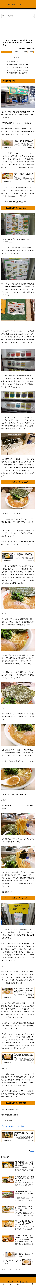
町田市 (31, 52)
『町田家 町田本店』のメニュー (18, 64)
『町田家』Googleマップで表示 (12, 1126)
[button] (32, 16)
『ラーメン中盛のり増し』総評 (18, 70)
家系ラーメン (18, 52)
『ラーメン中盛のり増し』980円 (18, 67)
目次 (15, 58)
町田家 (25, 52)
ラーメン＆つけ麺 (7, 52)
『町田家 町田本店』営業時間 (17, 73)
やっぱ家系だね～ (14, 61)
